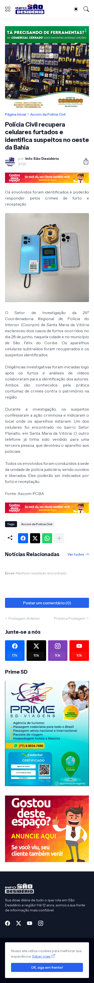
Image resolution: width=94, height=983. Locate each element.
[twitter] (18, 923)
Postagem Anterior (24, 618)
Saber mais (41, 956)
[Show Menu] (8, 9)
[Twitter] (35, 538)
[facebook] (7, 923)
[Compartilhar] (84, 161)
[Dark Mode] (75, 9)
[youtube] (29, 923)
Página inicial (15, 114)
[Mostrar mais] (59, 538)
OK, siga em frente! (47, 967)
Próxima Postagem (69, 618)
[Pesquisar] (86, 9)
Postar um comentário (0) (47, 602)
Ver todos (75, 554)
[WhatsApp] (47, 538)
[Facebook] (23, 538)
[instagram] (40, 923)
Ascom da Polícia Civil (47, 114)
